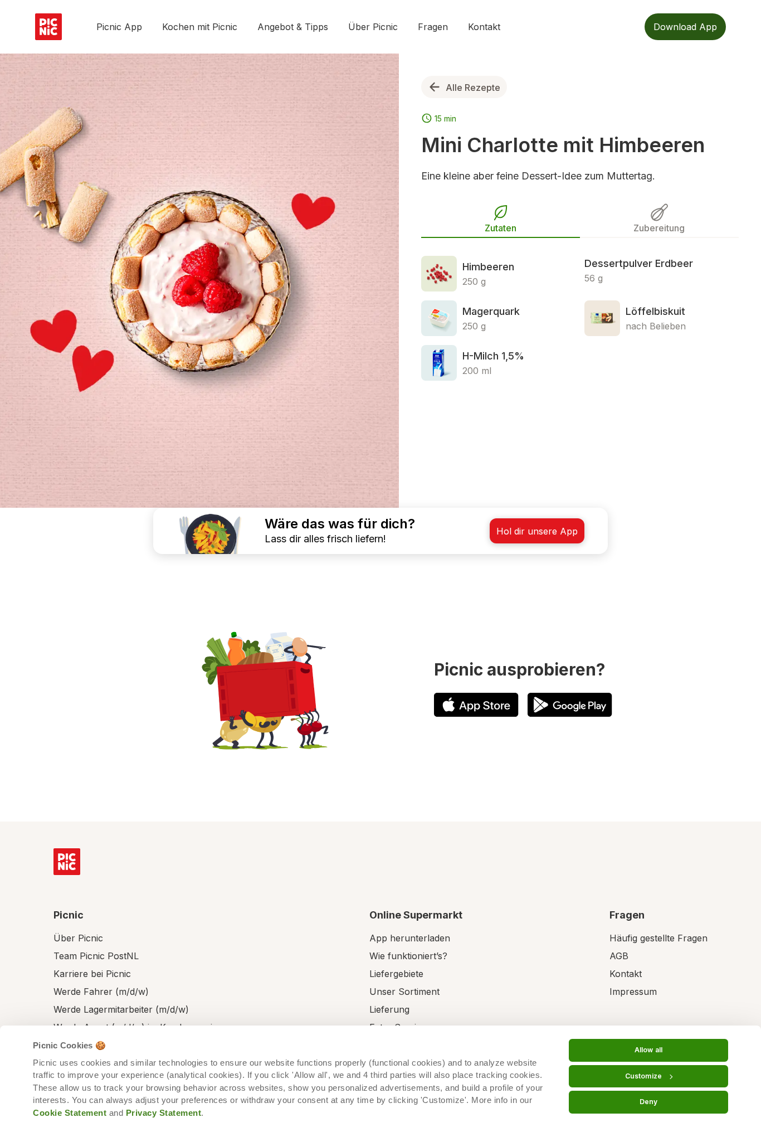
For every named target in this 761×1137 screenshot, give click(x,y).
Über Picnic (373, 26)
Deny (648, 1101)
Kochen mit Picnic (199, 26)
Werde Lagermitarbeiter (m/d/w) (121, 1009)
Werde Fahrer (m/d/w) (101, 991)
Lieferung (389, 1009)
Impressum (633, 991)
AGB (618, 955)
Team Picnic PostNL (96, 955)
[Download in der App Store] (476, 705)
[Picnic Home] (66, 861)
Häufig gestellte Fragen (658, 938)
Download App (685, 26)
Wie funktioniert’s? (408, 955)
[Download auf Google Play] (570, 705)
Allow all (648, 1050)
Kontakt (484, 26)
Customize (643, 1076)
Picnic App (119, 26)
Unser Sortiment (404, 991)
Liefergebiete (396, 973)
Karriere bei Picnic (92, 973)
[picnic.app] (48, 26)
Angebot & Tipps (292, 26)
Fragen (433, 26)
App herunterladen (409, 938)
